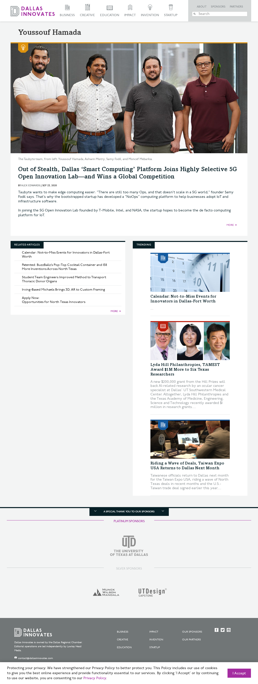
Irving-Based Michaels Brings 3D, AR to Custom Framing (63, 290)
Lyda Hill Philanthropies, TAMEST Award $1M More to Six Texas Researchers (185, 370)
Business (67, 15)
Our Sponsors (192, 631)
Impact (130, 15)
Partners (236, 7)
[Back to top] (238, 652)
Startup (170, 15)
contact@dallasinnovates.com (35, 658)
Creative (87, 15)
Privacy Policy (94, 678)
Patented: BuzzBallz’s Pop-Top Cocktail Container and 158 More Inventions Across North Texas (64, 267)
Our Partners (191, 639)
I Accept (239, 673)
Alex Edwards (30, 185)
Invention (150, 15)
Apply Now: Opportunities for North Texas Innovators (53, 300)
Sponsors (218, 7)
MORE (230, 225)
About (202, 7)
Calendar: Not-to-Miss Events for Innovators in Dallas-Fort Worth (66, 255)
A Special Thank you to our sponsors (129, 511)
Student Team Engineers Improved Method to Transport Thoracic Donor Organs (64, 279)
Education (109, 15)
